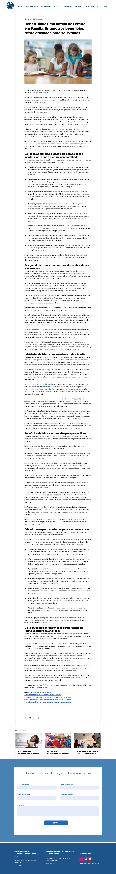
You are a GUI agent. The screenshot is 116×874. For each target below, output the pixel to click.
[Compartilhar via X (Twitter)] (30, 718)
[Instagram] (81, 859)
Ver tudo (98, 730)
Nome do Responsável (67, 784)
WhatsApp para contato (24, 794)
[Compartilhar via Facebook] (25, 718)
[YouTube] (90, 859)
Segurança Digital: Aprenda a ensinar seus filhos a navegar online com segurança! (27, 752)
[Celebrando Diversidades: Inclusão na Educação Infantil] (87, 740)
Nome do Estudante (23, 784)
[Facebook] (85, 859)
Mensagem (21, 805)
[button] (67, 7)
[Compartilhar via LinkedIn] (34, 718)
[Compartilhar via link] (39, 718)
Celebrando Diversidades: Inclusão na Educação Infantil (87, 752)
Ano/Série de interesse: (67, 794)
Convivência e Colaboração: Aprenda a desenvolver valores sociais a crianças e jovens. (57, 752)
